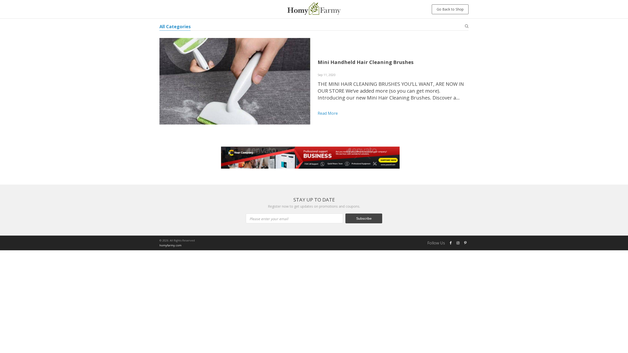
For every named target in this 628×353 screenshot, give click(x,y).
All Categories (175, 26)
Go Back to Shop (450, 9)
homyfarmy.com (170, 245)
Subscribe (364, 218)
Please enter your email (268, 218)
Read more (328, 113)
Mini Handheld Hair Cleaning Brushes (366, 62)
